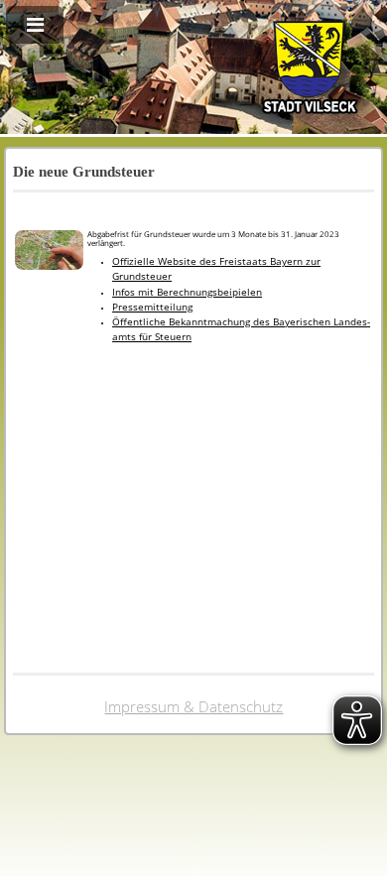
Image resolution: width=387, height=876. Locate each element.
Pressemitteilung (152, 307)
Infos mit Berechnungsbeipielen (187, 292)
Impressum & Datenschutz (193, 706)
